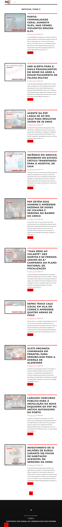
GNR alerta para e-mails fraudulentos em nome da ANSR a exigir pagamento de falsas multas (42, 72)
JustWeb (52, 521)
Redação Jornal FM (33, 34)
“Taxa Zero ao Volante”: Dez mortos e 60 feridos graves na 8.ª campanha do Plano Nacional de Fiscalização (42, 260)
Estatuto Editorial (31, 515)
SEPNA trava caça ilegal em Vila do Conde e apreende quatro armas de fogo (40, 309)
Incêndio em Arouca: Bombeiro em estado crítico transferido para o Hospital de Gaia (42, 161)
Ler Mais (30, 52)
